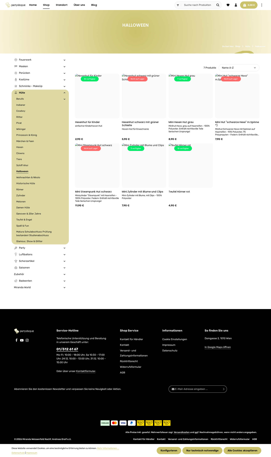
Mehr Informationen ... (108, 448)
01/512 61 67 (67, 349)
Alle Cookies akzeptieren (242, 450)
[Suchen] (218, 5)
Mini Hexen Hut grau (181, 122)
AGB (122, 372)
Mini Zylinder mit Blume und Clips (142, 191)
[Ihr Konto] (235, 5)
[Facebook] (17, 341)
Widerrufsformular (130, 366)
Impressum (168, 344)
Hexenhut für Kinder (87, 122)
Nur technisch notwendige (202, 450)
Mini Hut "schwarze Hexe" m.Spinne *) (237, 124)
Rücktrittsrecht (129, 361)
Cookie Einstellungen (174, 339)
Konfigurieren (169, 450)
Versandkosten (182, 432)
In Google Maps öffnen (218, 347)
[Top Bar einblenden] (261, 5)
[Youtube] (22, 341)
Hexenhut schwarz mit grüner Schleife (140, 124)
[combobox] (198, 5)
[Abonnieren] (224, 389)
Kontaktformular (85, 371)
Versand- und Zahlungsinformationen (134, 353)
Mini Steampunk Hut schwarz (93, 191)
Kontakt (124, 344)
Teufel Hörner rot (179, 191)
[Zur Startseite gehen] (15, 5)
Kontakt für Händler (131, 339)
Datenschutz (169, 350)
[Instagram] (27, 341)
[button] (64, 60)
